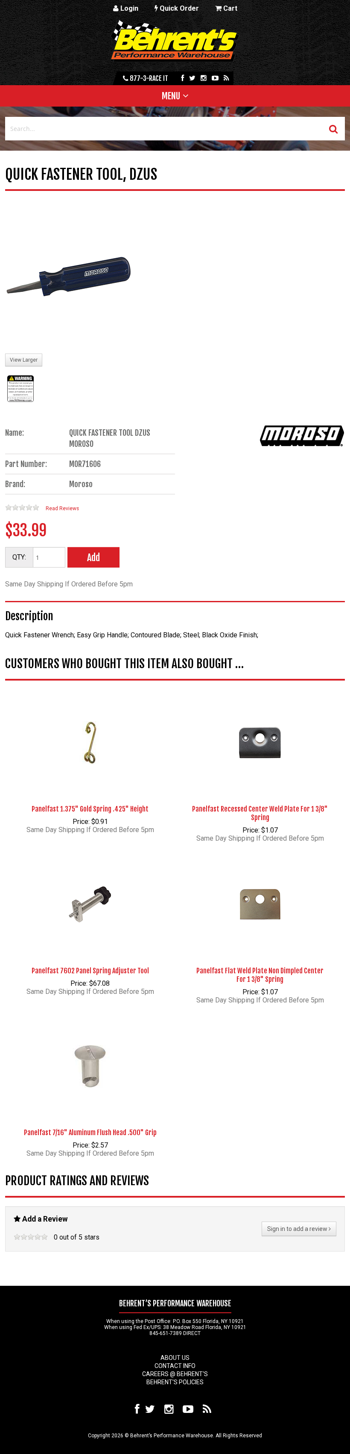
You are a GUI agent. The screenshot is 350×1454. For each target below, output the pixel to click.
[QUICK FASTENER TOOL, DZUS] (69, 277)
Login (128, 8)
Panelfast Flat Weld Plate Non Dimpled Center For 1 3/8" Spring (260, 975)
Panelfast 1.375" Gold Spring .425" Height (90, 809)
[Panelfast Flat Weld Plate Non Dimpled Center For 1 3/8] (260, 891)
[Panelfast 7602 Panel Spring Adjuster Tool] (90, 891)
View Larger (24, 360)
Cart (229, 8)
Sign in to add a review (298, 1228)
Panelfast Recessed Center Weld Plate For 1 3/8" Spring (260, 813)
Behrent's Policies (175, 1382)
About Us (175, 1357)
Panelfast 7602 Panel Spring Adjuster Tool (90, 970)
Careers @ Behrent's (175, 1374)
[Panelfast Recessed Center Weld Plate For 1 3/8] (260, 729)
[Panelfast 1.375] (90, 729)
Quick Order (178, 8)
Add (93, 557)
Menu (171, 95)
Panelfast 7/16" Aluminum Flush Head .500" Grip (90, 1132)
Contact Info (175, 1365)
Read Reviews (62, 508)
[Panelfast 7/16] (90, 1053)
